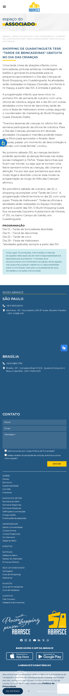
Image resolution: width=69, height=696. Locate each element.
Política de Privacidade (43, 451)
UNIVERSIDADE (10, 524)
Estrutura (7, 482)
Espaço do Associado (12, 558)
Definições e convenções (14, 511)
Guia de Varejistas (11, 590)
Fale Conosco (9, 599)
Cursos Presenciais (11, 534)
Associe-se (7, 577)
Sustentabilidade (10, 485)
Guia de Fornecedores (13, 586)
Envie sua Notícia (11, 562)
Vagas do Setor (10, 540)
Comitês (7, 489)
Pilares (6, 479)
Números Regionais (12, 505)
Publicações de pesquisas (14, 518)
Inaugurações (9, 515)
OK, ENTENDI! (13, 691)
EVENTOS (7, 546)
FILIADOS (7, 583)
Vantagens (8, 571)
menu (4, 6)
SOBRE (6, 475)
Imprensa (7, 492)
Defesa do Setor (10, 555)
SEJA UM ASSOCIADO (14, 567)
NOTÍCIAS (7, 552)
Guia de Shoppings (12, 574)
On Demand (9, 537)
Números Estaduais (12, 508)
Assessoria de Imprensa (13, 602)
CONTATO (8, 595)
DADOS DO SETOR (12, 498)
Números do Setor (11, 501)
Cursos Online (9, 530)
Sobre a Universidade (12, 527)
